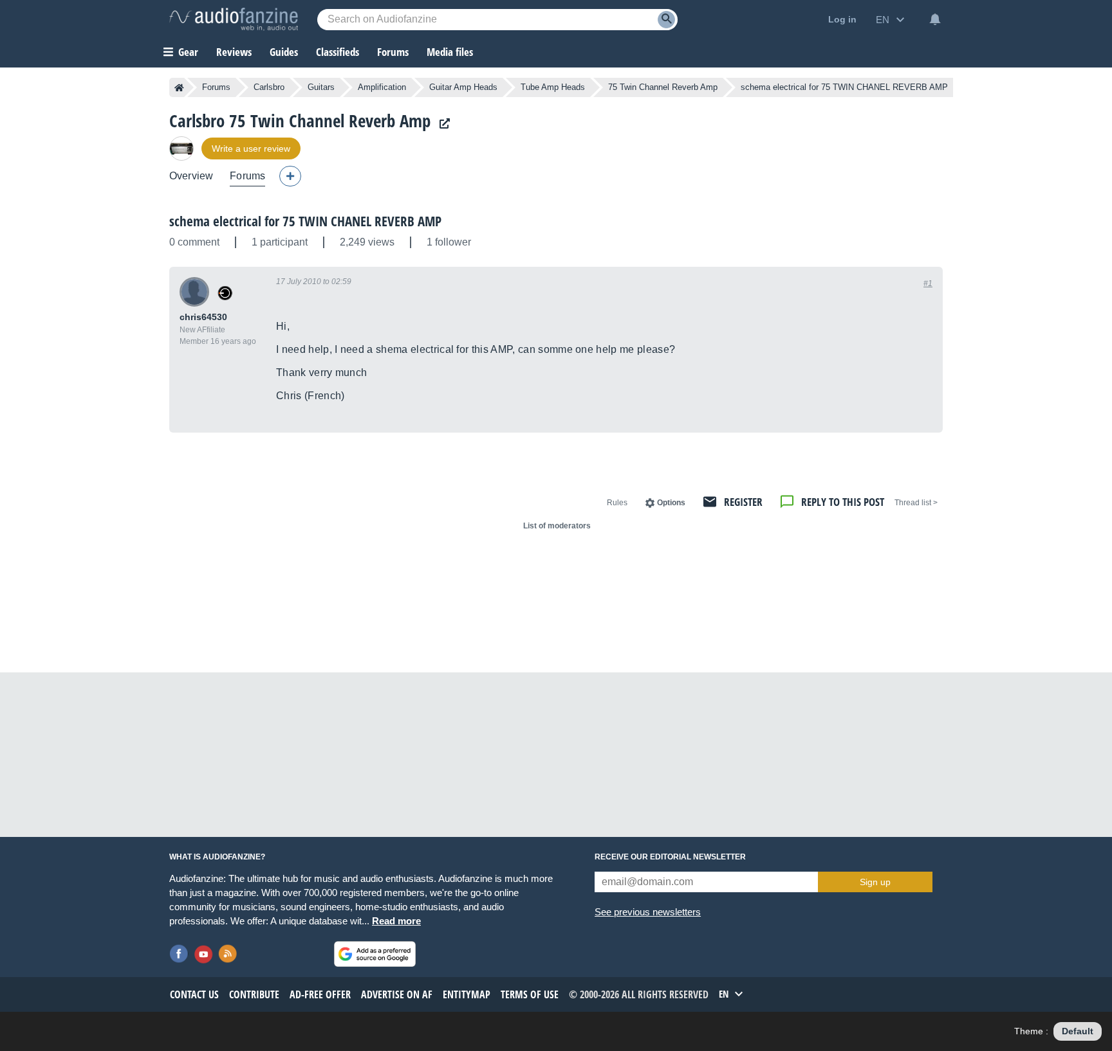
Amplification (382, 87)
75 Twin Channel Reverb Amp (663, 87)
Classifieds (337, 51)
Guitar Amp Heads (463, 87)
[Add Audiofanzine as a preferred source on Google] (375, 954)
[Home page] (179, 87)
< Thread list (916, 502)
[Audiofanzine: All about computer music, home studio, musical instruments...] (233, 19)
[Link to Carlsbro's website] (441, 123)
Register (743, 501)
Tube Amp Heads (553, 87)
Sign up (875, 882)
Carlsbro (269, 87)
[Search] (666, 19)
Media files (450, 51)
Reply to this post (842, 501)
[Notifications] (935, 19)
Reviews (234, 51)
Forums (216, 87)
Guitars (321, 87)
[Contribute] (290, 176)
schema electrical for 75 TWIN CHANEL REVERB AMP (305, 221)
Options (671, 502)
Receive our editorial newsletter (670, 856)
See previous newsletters (648, 911)
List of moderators (557, 525)
